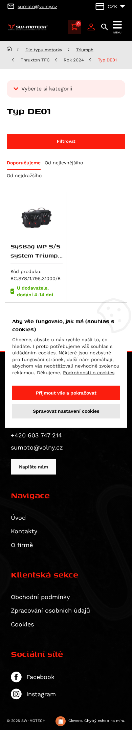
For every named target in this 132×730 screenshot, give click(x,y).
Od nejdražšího (24, 175)
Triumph (84, 49)
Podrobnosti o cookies (88, 372)
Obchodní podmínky (40, 596)
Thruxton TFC (35, 59)
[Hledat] (104, 27)
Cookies (22, 624)
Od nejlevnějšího (64, 162)
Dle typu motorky (43, 49)
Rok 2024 (74, 59)
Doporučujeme (24, 162)
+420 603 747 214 (36, 435)
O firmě (22, 544)
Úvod (18, 517)
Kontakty (24, 531)
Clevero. (75, 721)
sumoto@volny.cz (37, 447)
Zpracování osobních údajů (50, 610)
